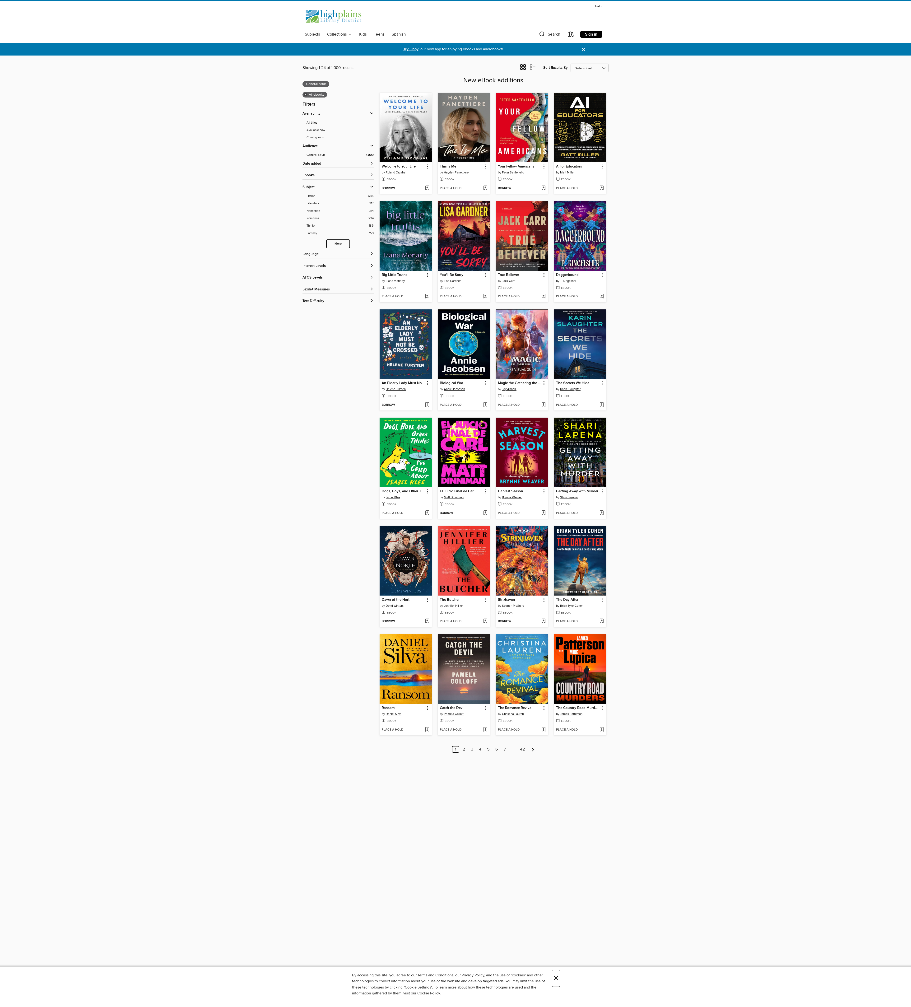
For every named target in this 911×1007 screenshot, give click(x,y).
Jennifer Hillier (453, 606)
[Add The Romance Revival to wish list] (543, 730)
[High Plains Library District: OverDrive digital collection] (333, 16)
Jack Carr (508, 281)
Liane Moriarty (395, 281)
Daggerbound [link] (567, 275)
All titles (312, 123)
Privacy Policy (473, 975)
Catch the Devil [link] (452, 708)
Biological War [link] (451, 383)
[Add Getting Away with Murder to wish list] (601, 513)
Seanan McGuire (513, 606)
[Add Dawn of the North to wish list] (427, 621)
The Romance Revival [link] (515, 708)
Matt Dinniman (454, 497)
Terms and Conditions (435, 975)
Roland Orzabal (396, 172)
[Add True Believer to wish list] (543, 297)
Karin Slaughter (570, 389)
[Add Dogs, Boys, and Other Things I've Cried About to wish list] (427, 513)
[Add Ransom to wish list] (427, 730)
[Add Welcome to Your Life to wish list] (427, 188)
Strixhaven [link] (506, 600)
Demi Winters (395, 606)
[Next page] (533, 749)
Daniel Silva (393, 714)
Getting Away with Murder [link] (577, 491)
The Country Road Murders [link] (578, 708)
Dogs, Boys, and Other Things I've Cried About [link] (403, 491)
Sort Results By (555, 67)
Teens (379, 34)
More (338, 244)
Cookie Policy (428, 993)
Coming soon (315, 137)
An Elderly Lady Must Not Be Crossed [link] (403, 383)
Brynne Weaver (512, 497)
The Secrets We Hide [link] (572, 383)
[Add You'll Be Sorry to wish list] (485, 297)
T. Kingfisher (568, 281)
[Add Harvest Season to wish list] (543, 513)
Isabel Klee (393, 497)
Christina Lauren (513, 714)
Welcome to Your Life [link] (399, 166)
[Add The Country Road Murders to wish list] (601, 730)
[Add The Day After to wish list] (601, 621)
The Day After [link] (567, 600)
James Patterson (571, 714)
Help (598, 6)
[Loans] (571, 35)
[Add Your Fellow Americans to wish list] (543, 188)
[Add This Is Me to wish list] (485, 188)
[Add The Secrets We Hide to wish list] (601, 405)
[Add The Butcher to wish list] (485, 621)
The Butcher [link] (450, 600)
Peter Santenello (513, 172)
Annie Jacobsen (454, 389)
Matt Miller (567, 172)
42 (522, 749)
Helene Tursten (396, 389)
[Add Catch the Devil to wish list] (485, 730)
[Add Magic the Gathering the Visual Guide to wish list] (543, 405)
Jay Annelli (509, 389)
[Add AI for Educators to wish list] (601, 188)
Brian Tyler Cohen (571, 606)
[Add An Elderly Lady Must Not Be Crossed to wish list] (427, 405)
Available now (316, 130)
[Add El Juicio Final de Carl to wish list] (485, 513)
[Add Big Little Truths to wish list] (427, 297)
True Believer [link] (508, 275)
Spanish (399, 34)
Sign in (591, 34)
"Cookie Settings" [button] (418, 987)
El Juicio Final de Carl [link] (457, 491)
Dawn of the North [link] (397, 600)
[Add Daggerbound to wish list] (601, 297)
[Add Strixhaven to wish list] (543, 621)
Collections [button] (338, 34)
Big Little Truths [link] (394, 275)
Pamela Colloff (454, 714)
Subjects (312, 34)
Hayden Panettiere (456, 172)
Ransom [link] (388, 708)
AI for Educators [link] (569, 166)
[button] (549, 35)
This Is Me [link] (448, 166)
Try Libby (410, 49)
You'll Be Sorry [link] (451, 275)
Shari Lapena (569, 497)
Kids (363, 34)
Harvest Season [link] (510, 491)
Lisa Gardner (452, 281)
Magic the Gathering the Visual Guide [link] (519, 383)
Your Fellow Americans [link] (516, 166)
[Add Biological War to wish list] (485, 405)
